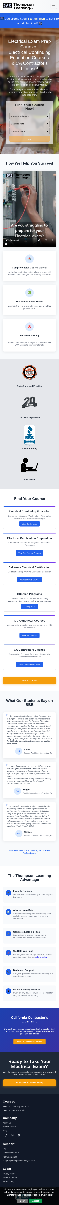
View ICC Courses (29, 635)
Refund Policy (8, 1181)
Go (29, 138)
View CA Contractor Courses (29, 1041)
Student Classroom (11, 1152)
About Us (7, 1123)
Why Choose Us (9, 1126)
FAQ (4, 1148)
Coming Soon (29, 606)
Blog (5, 1130)
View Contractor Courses (29, 664)
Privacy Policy (8, 1173)
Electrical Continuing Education (16, 1106)
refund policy (41, 957)
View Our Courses (29, 524)
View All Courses (29, 680)
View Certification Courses (29, 553)
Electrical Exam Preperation (14, 1110)
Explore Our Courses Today (29, 1082)
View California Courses (29, 579)
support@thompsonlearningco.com (19, 1160)
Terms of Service (10, 1177)
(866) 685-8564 (10, 1157)
